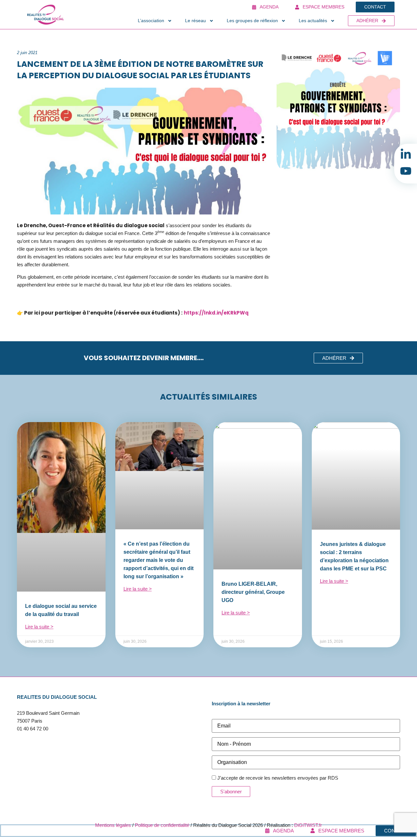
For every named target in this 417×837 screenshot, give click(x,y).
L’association (151, 20)
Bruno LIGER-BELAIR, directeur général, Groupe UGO (253, 592)
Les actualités (313, 20)
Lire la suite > (39, 626)
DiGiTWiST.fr (308, 825)
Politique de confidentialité (162, 825)
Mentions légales (113, 825)
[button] (338, 358)
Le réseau (195, 20)
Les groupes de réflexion (252, 20)
